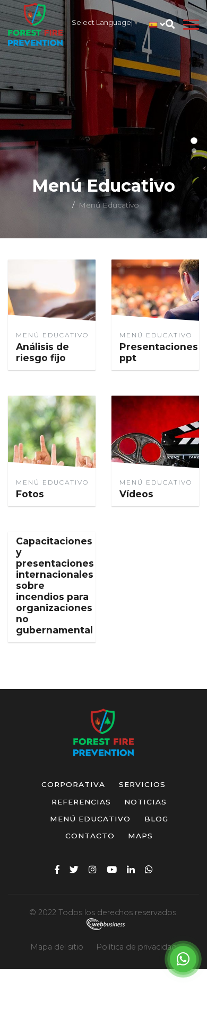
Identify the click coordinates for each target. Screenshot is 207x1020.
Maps (140, 835)
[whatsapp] (149, 869)
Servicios (142, 784)
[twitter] (74, 869)
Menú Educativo (90, 819)
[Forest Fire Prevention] (35, 24)
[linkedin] (131, 869)
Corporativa (73, 784)
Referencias (81, 802)
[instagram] (93, 869)
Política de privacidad (136, 947)
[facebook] (57, 869)
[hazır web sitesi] (103, 923)
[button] (194, 140)
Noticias (145, 802)
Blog (156, 819)
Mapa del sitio (56, 947)
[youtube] (112, 869)
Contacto (90, 835)
